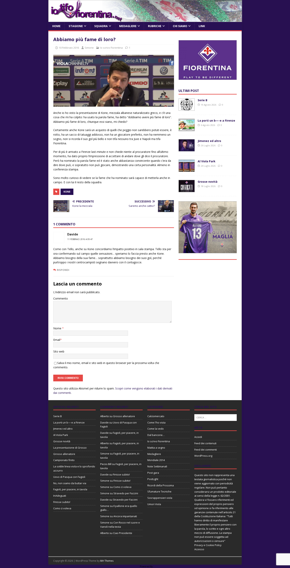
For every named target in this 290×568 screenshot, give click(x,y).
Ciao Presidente (122, 533)
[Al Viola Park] (187, 169)
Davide (72, 234)
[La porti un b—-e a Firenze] (187, 129)
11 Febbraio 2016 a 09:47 (80, 239)
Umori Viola (154, 504)
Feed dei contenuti (205, 443)
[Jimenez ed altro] (187, 149)
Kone (67, 191)
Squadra (101, 26)
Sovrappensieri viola (159, 498)
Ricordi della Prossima (160, 485)
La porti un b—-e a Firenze (216, 120)
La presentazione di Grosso (70, 447)
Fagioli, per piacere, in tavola (70, 489)
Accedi (198, 437)
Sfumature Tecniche (159, 491)
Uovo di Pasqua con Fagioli (69, 477)
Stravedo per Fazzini (125, 493)
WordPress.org (203, 455)
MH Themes (106, 560)
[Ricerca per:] (215, 417)
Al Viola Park (206, 161)
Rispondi (63, 270)
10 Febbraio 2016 (69, 47)
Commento (60, 298)
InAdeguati (59, 495)
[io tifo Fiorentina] (145, 20)
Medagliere (128, 26)
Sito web (58, 351)
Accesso (199, 549)
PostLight (152, 479)
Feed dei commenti (205, 449)
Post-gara (153, 472)
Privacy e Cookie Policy (208, 545)
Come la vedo (155, 428)
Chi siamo (180, 26)
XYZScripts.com (162, 566)
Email (56, 340)
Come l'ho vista (156, 422)
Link (202, 26)
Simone (89, 47)
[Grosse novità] (187, 190)
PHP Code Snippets (129, 566)
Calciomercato (155, 416)
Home (56, 26)
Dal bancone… (156, 435)
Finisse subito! (61, 502)
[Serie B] (187, 108)
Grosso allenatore (64, 454)
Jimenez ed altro (209, 141)
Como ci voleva (62, 508)
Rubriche (154, 26)
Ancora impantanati (125, 516)
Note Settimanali (157, 466)
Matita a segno (156, 447)
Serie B (202, 100)
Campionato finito (64, 460)
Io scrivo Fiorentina (111, 47)
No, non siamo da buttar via (69, 483)
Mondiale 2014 (156, 460)
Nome (57, 328)
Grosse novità (207, 181)
